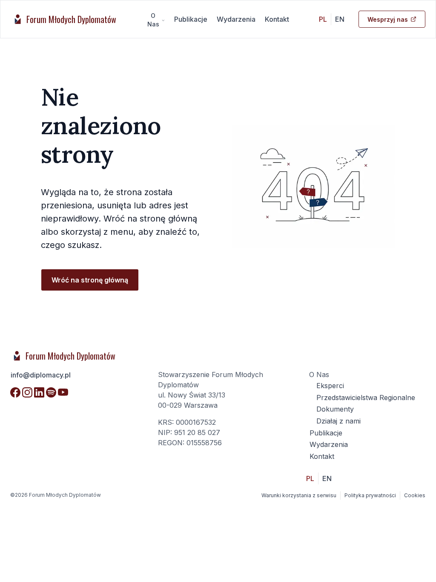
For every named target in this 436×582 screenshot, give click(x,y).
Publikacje (190, 19)
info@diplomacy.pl (41, 375)
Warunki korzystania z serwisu (298, 495)
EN (339, 19)
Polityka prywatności (370, 495)
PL (323, 19)
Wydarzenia (236, 19)
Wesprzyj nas (387, 19)
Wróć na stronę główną (90, 280)
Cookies (414, 495)
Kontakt (277, 19)
